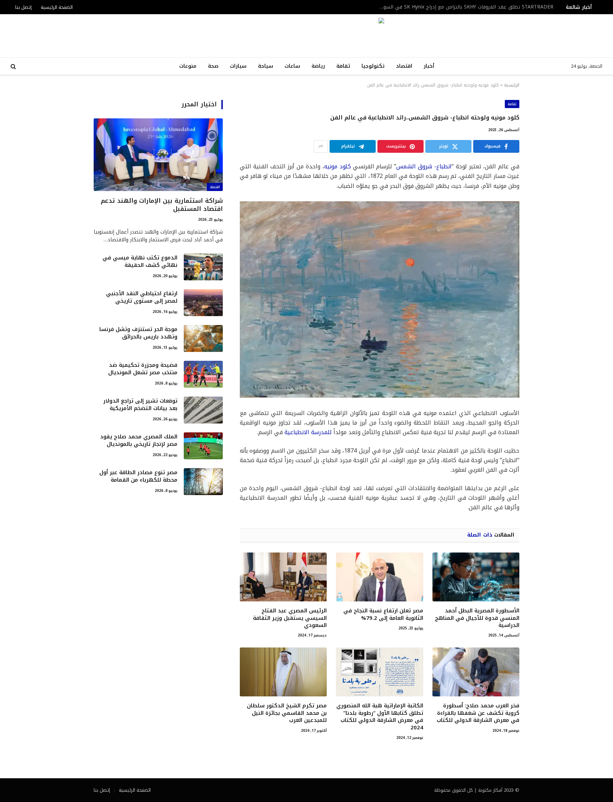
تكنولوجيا (373, 66)
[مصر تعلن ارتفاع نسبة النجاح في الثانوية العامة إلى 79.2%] (379, 577)
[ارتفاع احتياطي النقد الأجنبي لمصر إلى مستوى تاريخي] (203, 302)
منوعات (188, 66)
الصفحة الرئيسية (57, 7)
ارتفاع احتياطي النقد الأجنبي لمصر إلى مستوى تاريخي (141, 297)
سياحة (265, 66)
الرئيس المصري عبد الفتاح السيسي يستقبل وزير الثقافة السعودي (290, 618)
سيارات (238, 66)
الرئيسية (511, 85)
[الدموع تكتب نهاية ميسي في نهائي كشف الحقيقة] (203, 266)
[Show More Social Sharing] (321, 146)
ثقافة (343, 66)
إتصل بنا (23, 7)
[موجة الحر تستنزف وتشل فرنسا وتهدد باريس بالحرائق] (203, 338)
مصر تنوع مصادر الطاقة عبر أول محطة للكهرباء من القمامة (138, 476)
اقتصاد (404, 66)
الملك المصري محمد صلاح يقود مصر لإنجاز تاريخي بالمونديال (138, 440)
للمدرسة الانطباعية (308, 432)
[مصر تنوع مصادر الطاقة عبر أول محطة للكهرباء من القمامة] (203, 481)
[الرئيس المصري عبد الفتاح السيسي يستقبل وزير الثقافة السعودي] (283, 577)
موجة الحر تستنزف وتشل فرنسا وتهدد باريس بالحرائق (138, 333)
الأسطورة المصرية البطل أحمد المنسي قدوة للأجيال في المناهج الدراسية (477, 618)
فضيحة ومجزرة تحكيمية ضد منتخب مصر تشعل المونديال (142, 369)
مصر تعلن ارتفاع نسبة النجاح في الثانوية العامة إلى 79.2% (383, 614)
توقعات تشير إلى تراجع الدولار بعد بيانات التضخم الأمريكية (140, 405)
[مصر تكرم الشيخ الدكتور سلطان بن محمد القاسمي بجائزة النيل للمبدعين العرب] (283, 671)
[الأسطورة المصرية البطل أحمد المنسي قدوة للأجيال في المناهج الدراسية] (475, 577)
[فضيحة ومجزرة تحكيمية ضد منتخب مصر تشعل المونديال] (203, 374)
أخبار (429, 66)
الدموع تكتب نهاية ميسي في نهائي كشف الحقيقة (140, 261)
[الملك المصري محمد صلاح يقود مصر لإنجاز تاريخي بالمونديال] (203, 445)
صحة (213, 66)
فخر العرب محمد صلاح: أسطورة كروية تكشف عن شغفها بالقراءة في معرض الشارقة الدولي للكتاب (478, 713)
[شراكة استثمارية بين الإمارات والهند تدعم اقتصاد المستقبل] (158, 154)
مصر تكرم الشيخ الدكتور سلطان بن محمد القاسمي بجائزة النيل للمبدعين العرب (287, 713)
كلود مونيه (337, 166)
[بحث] (14, 66)
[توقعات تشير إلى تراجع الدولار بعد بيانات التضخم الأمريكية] (203, 410)
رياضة (318, 66)
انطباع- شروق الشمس (424, 166)
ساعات (292, 66)
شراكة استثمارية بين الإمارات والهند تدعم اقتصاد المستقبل (488, 7)
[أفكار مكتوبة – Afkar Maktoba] (307, 35)
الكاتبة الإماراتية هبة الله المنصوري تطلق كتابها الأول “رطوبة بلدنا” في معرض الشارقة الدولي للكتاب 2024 (379, 716)
